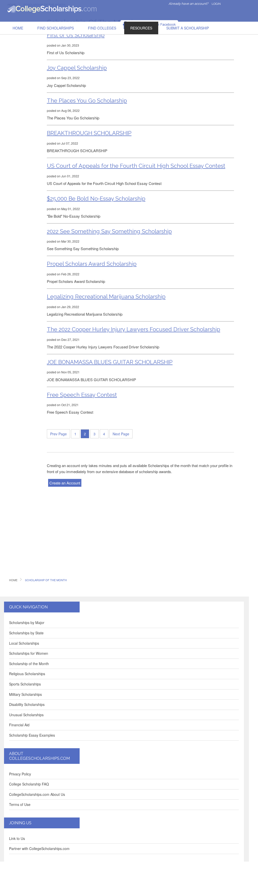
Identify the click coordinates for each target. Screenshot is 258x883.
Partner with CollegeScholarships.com (39, 848)
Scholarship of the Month (29, 663)
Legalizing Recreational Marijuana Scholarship (106, 296)
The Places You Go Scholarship (87, 100)
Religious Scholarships (27, 673)
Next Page (121, 433)
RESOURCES (141, 27)
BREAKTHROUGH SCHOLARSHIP (89, 133)
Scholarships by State (26, 632)
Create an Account (64, 482)
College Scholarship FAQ (29, 784)
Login (216, 4)
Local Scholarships (24, 643)
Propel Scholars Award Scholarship (92, 263)
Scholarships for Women (28, 653)
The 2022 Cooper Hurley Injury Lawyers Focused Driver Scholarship (133, 329)
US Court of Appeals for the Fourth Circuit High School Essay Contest (136, 165)
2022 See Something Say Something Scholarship (109, 231)
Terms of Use (19, 804)
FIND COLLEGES (102, 27)
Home (18, 27)
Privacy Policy (20, 773)
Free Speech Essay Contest (82, 394)
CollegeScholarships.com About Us (37, 794)
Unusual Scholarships (26, 714)
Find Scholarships (55, 27)
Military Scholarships (25, 694)
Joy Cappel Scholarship (77, 67)
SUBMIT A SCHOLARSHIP (187, 27)
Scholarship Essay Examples (32, 735)
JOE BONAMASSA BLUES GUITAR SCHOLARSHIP (110, 362)
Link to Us (17, 838)
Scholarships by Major (26, 622)
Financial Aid (19, 724)
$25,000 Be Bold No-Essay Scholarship (96, 198)
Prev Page (58, 433)
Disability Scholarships (27, 704)
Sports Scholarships (25, 683)
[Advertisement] (24, 89)
